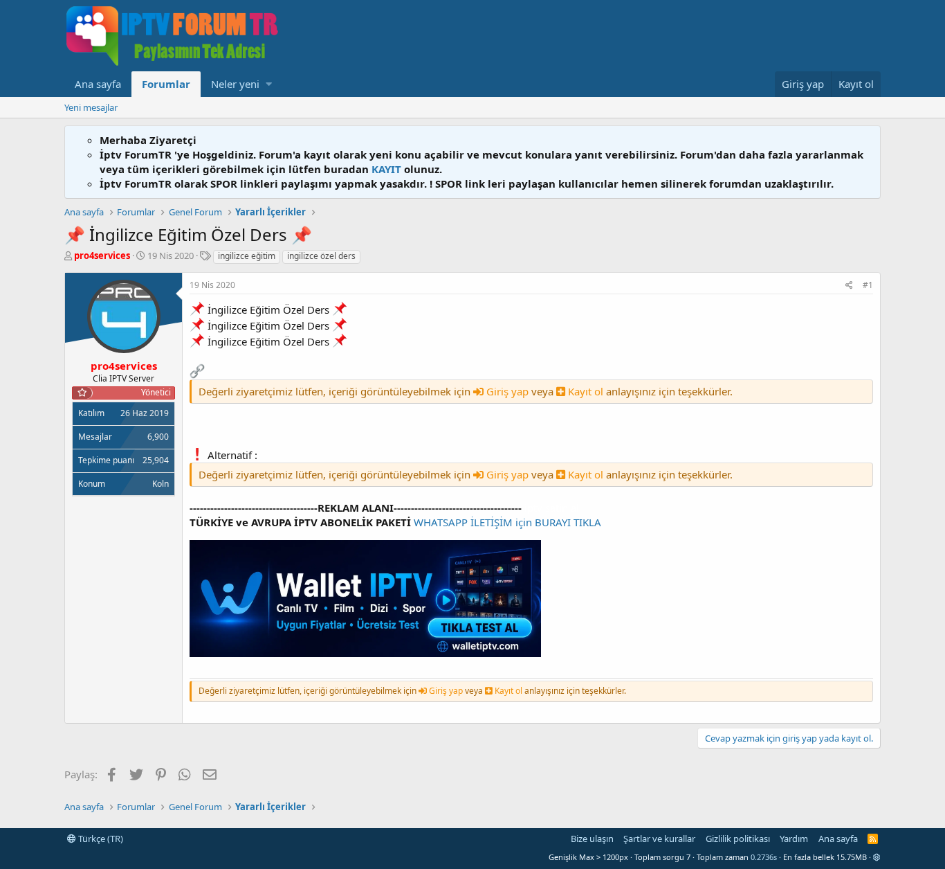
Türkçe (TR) (99, 838)
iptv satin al (551, 507)
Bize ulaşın (592, 838)
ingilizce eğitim (246, 256)
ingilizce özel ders (321, 256)
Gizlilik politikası (738, 838)
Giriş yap (507, 391)
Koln (160, 484)
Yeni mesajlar (91, 107)
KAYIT (386, 169)
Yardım (794, 838)
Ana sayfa (98, 84)
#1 (868, 285)
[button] (268, 84)
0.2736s (764, 857)
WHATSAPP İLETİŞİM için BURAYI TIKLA (507, 522)
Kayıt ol (585, 391)
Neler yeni (235, 84)
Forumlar (166, 84)
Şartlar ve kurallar (659, 838)
